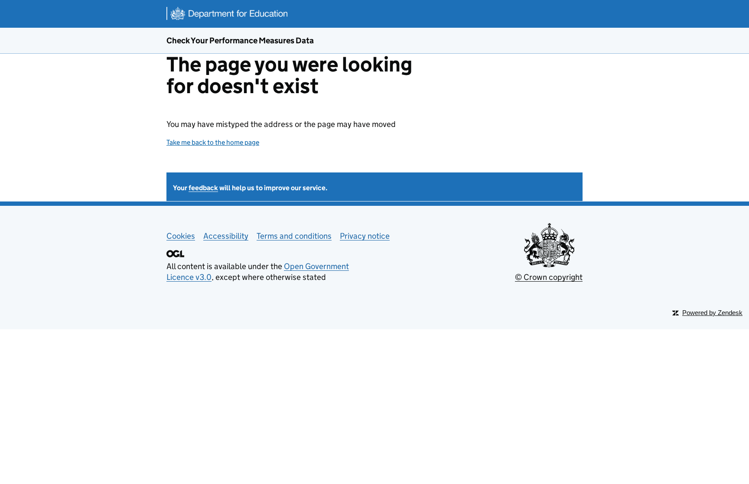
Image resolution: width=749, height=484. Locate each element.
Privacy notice (365, 236)
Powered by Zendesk (712, 312)
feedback (203, 188)
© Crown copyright (549, 277)
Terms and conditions (294, 236)
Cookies (180, 236)
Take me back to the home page (212, 142)
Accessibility (225, 236)
